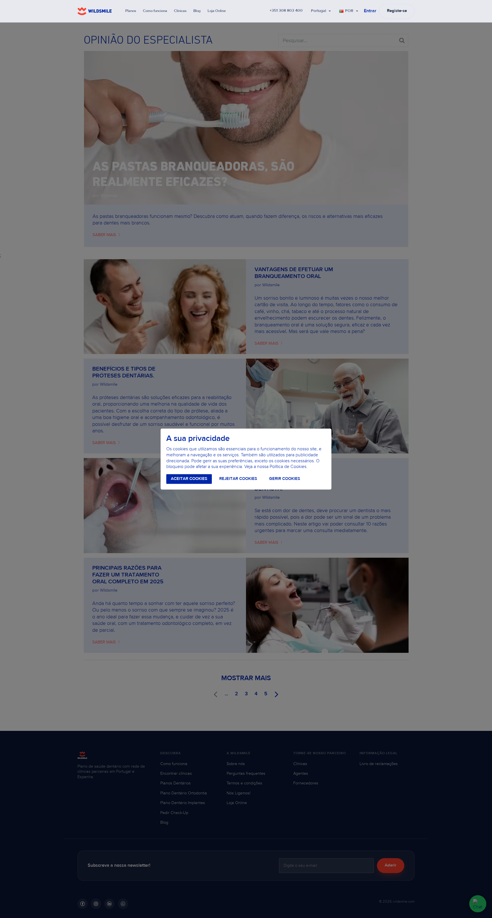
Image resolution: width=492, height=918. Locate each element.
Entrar (370, 11)
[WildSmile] (94, 11)
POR (349, 11)
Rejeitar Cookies (238, 479)
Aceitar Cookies (189, 479)
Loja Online (217, 11)
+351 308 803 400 (286, 11)
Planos (130, 11)
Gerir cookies (284, 479)
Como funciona (155, 11)
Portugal (318, 11)
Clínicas (180, 11)
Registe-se (397, 11)
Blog (197, 11)
